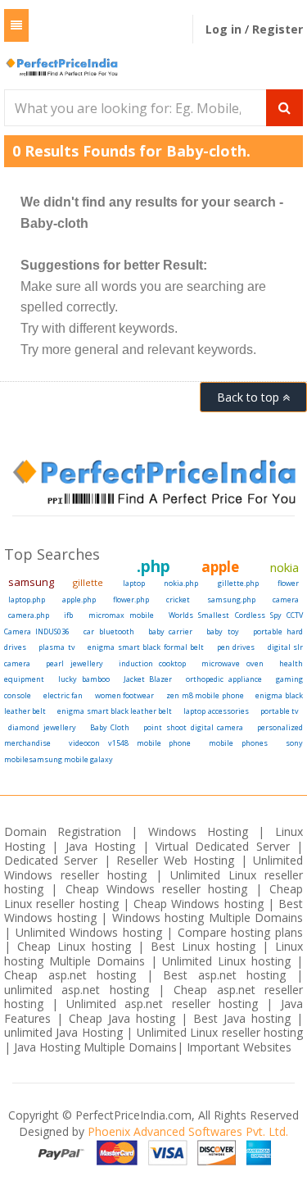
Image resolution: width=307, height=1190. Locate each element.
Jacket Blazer (148, 679)
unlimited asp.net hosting (81, 989)
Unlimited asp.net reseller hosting (166, 1003)
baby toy (222, 631)
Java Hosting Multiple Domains (95, 1047)
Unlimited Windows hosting (91, 932)
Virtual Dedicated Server (223, 846)
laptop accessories (215, 711)
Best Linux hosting (206, 946)
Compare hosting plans (240, 932)
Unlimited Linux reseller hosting (220, 1032)
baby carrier (170, 631)
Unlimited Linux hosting (226, 961)
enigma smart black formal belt (146, 647)
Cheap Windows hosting (200, 903)
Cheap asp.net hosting (70, 975)
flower (288, 583)
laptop (134, 583)
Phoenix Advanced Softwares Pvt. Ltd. (188, 1131)
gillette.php (238, 583)
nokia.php (181, 583)
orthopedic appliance (223, 679)
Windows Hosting (198, 831)
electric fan (63, 695)
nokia (284, 567)
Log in (225, 29)
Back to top (249, 397)
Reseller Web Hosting (175, 860)
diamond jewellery (42, 727)
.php (153, 566)
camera (286, 599)
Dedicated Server (50, 860)
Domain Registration (62, 831)
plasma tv (56, 647)
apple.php (79, 599)
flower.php (131, 599)
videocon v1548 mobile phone (130, 743)
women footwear (125, 695)
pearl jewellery (74, 663)
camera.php (28, 615)
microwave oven (232, 663)
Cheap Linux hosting (74, 946)
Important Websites (239, 1047)
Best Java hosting (242, 1018)
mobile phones (238, 743)
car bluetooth (108, 631)
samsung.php (231, 599)
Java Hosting (100, 846)
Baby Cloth (110, 727)
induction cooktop (152, 663)
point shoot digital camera (193, 727)
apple (220, 566)
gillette (88, 582)
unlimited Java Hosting (63, 1032)
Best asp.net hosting (224, 975)
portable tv (279, 711)
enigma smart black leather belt (114, 711)
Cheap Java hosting (125, 1018)
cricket (178, 599)
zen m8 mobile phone (205, 695)
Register (277, 29)
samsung (31, 582)
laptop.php (26, 599)
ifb (68, 615)
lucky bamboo (83, 679)
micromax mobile (121, 615)
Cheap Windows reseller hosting (156, 889)
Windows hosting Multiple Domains (208, 917)
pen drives (236, 647)
